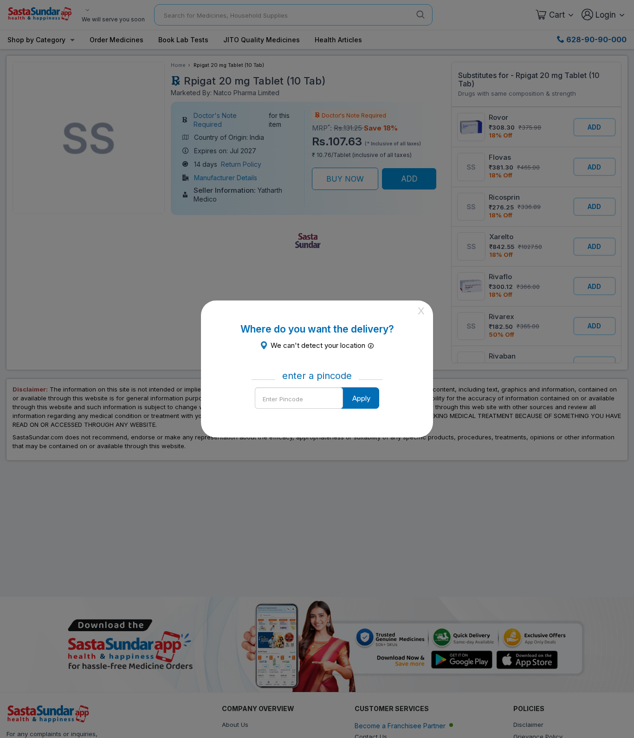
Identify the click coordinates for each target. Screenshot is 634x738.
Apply (361, 398)
